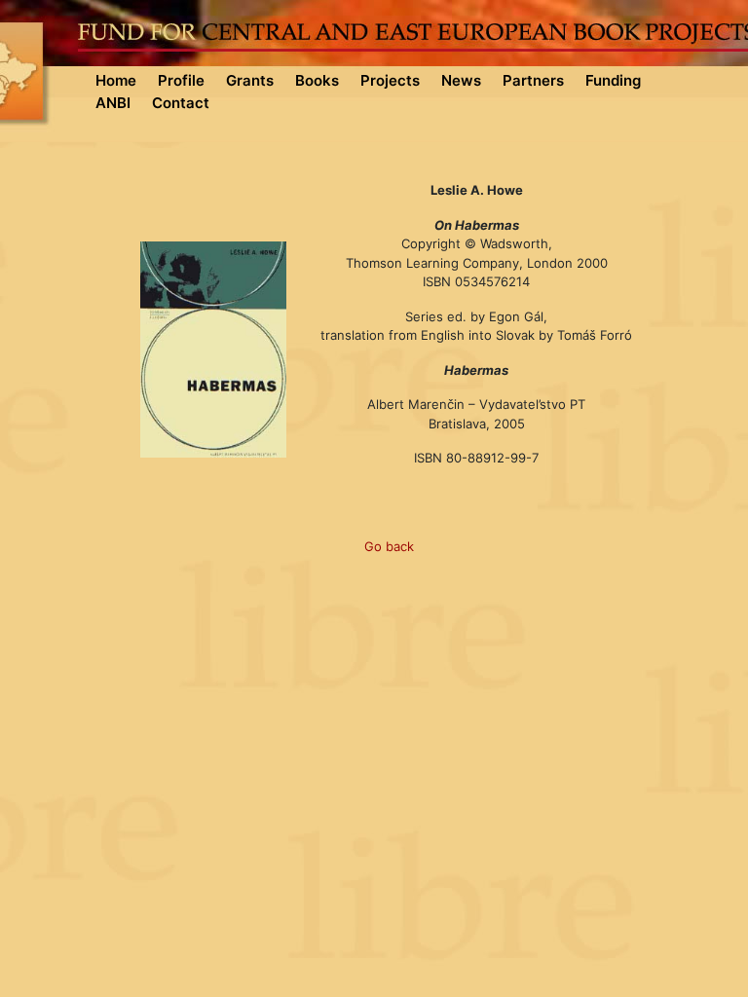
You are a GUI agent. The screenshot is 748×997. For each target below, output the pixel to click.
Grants (250, 80)
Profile (181, 80)
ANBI (113, 102)
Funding (613, 80)
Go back (389, 546)
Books (317, 80)
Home (115, 80)
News (461, 80)
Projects (390, 80)
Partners (533, 80)
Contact (180, 102)
